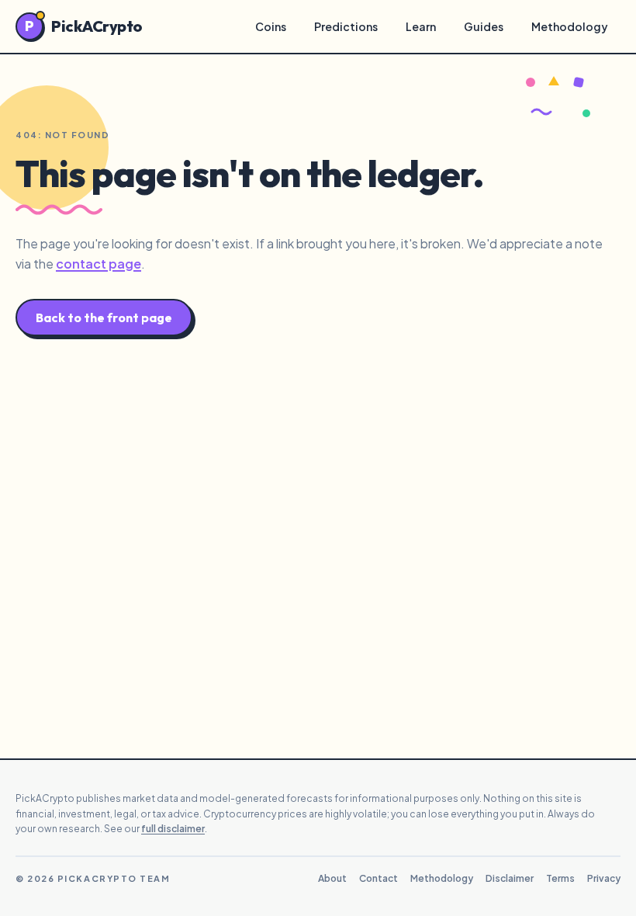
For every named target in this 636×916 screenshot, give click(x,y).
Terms (560, 878)
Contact (378, 878)
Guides (483, 26)
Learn (421, 26)
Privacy (603, 878)
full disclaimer (173, 828)
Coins (270, 26)
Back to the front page (104, 317)
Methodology (569, 26)
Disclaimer (510, 878)
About (332, 878)
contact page (98, 263)
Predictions (346, 26)
